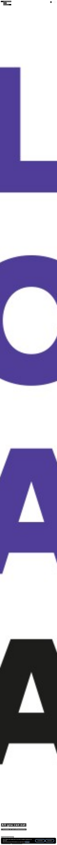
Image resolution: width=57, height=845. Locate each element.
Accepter (40, 840)
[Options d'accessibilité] (51, 2)
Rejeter (50, 840)
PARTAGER (52, 837)
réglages (27, 842)
